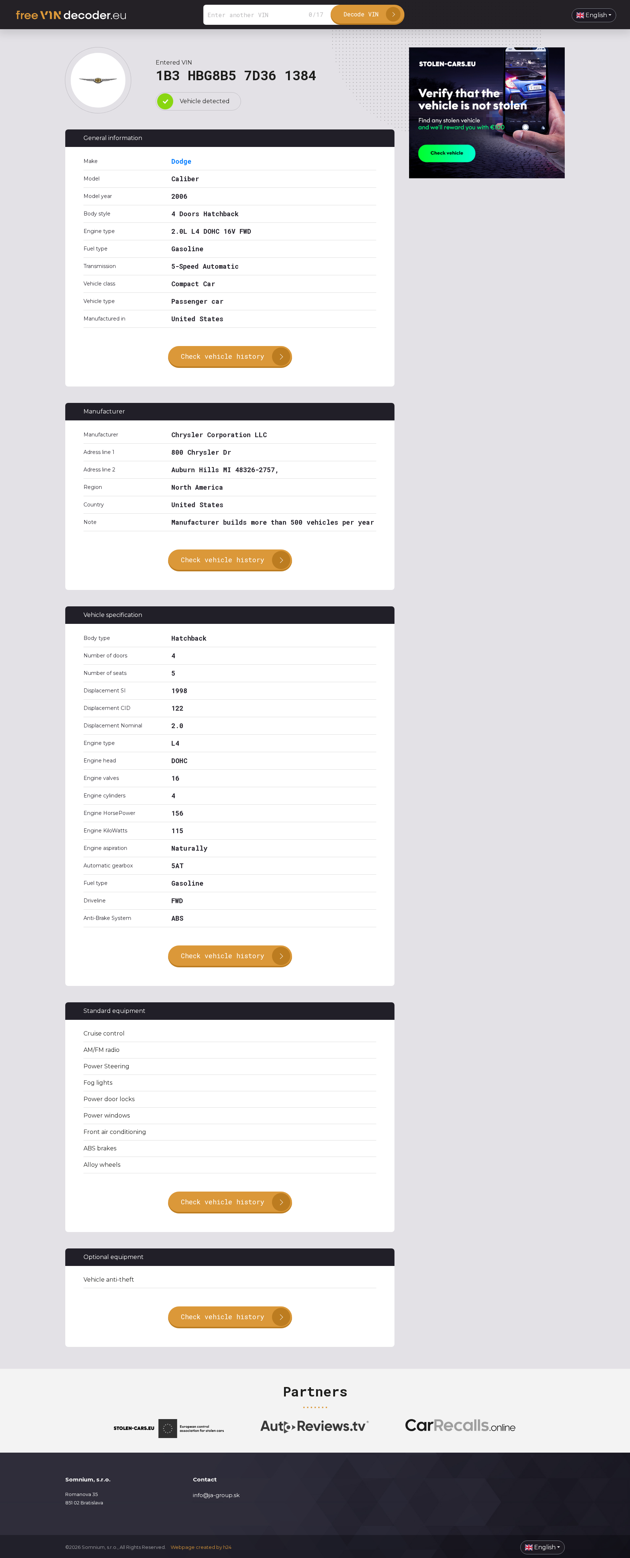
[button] (594, 15)
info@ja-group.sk (216, 1495)
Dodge (181, 161)
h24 (227, 1547)
